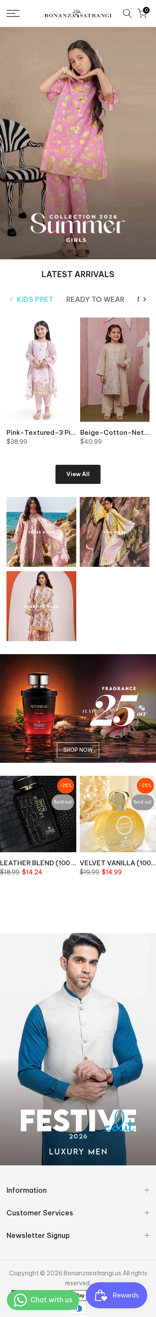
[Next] (144, 299)
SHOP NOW (78, 750)
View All (78, 473)
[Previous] (11, 299)
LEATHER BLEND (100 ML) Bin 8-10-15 (61, 863)
